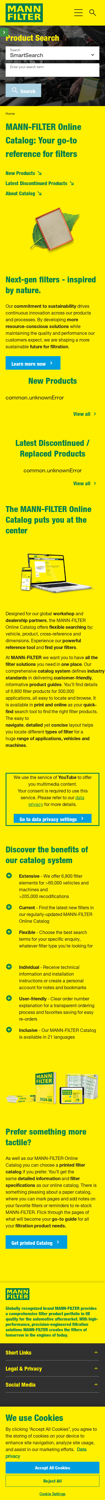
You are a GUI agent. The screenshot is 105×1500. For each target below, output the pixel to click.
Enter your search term (27, 66)
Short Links (18, 1352)
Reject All (52, 1481)
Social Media (21, 1384)
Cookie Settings (52, 1493)
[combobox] (52, 70)
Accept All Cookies (52, 1467)
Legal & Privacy (24, 1368)
